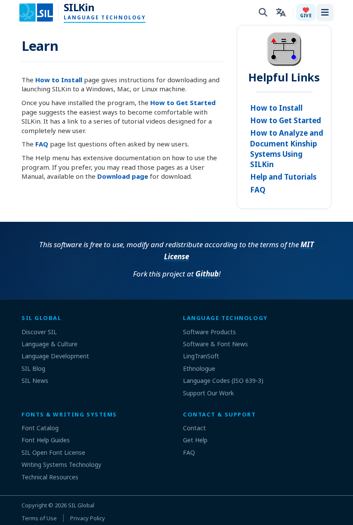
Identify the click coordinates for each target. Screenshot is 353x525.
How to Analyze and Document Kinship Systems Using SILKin (286, 148)
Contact (194, 428)
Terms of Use (39, 518)
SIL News (35, 380)
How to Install (58, 79)
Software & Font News (215, 344)
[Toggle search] (263, 12)
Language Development (55, 356)
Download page (122, 176)
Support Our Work (208, 393)
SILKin (79, 7)
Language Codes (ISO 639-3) (223, 380)
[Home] (41, 12)
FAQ (41, 144)
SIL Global (81, 505)
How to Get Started (183, 102)
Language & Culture (49, 344)
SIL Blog (33, 368)
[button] (306, 12)
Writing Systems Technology (61, 464)
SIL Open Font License (53, 452)
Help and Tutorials (283, 177)
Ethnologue (199, 368)
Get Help (195, 440)
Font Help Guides (46, 440)
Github (207, 274)
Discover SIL (39, 332)
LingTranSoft (201, 356)
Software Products (209, 332)
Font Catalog (40, 428)
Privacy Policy (87, 518)
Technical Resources (50, 477)
